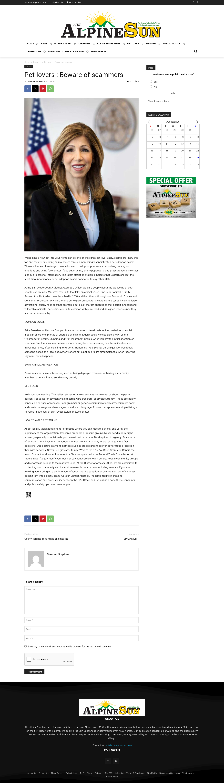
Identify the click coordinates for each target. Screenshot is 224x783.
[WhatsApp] (50, 88)
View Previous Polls (158, 101)
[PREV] (149, 121)
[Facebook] (193, 2)
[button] (196, 51)
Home (27, 62)
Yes (156, 81)
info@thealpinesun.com (118, 745)
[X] (198, 2)
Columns (37, 62)
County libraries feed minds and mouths (46, 538)
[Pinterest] (43, 88)
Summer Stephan (35, 81)
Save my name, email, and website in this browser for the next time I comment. (70, 646)
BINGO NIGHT (131, 538)
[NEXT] (196, 121)
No (155, 86)
